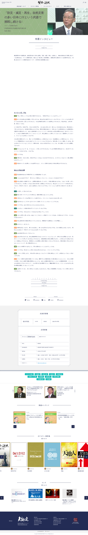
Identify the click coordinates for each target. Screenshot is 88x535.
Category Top (44, 47)
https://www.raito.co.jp (42, 362)
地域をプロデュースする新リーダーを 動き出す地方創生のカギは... (34, 417)
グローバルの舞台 (30, 374)
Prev (14, 426)
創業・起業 (45, 374)
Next (73, 426)
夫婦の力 (52, 374)
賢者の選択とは (67, 6)
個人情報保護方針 (41, 531)
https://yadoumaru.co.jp (22, 524)
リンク (57, 6)
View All (45, 438)
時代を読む (48, 376)
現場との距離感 (56, 376)
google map (36, 524)
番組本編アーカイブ (21, 6)
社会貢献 (48, 379)
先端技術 (37, 374)
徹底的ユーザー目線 (32, 376)
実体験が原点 (60, 374)
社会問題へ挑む (40, 379)
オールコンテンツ (48, 6)
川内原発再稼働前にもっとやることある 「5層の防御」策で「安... (66, 417)
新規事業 (41, 376)
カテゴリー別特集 (35, 6)
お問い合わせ (47, 531)
